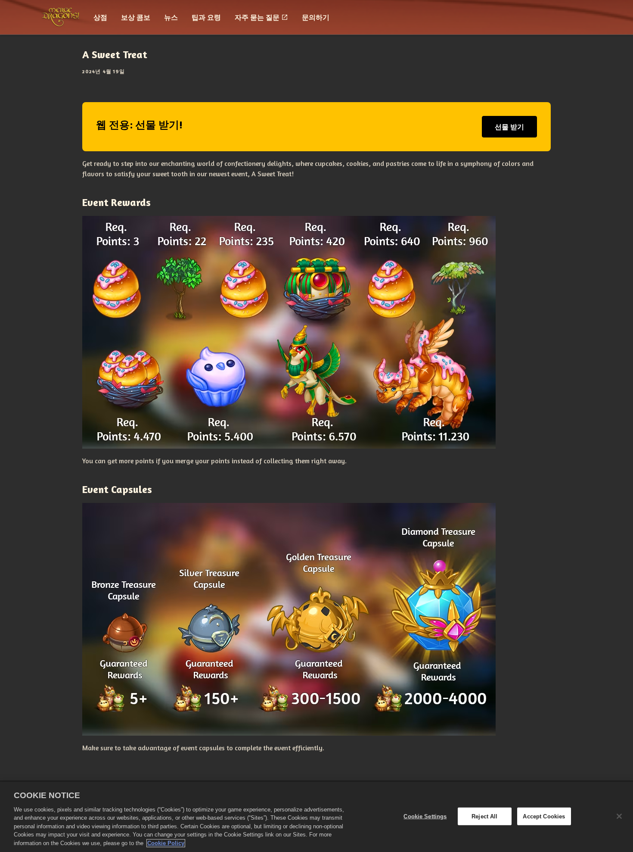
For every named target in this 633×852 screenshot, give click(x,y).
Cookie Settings (425, 816)
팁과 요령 (206, 17)
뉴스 (171, 17)
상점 (100, 17)
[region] (316, 817)
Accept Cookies (544, 816)
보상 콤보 (135, 17)
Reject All (484, 816)
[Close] (619, 816)
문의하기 (315, 17)
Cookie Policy (165, 843)
